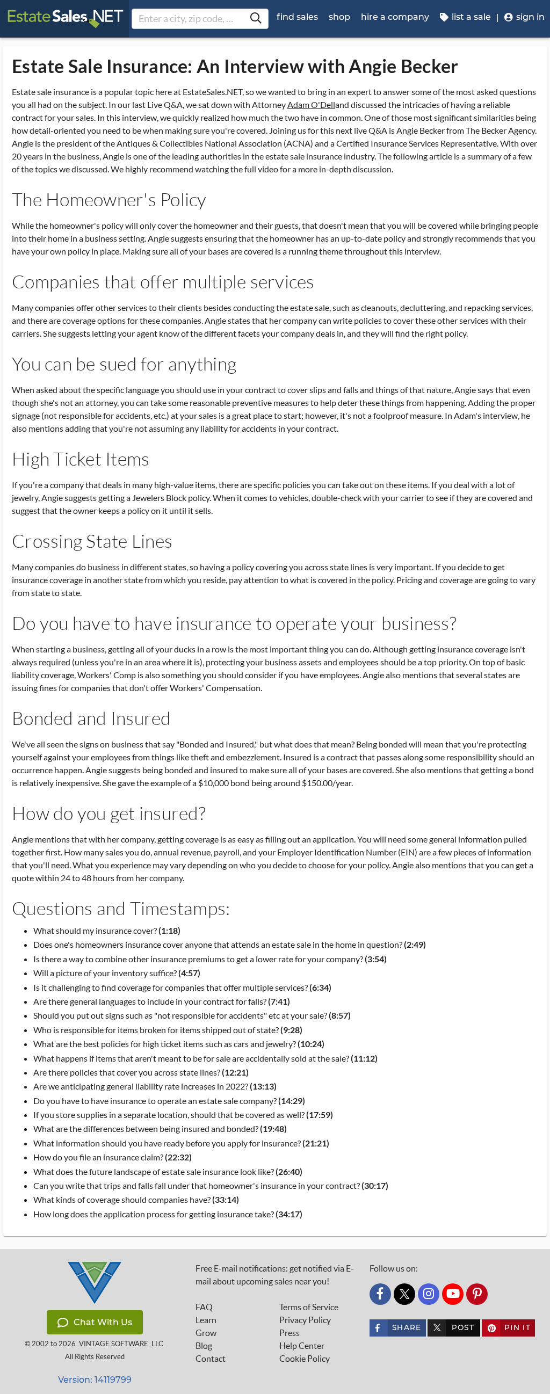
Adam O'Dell (311, 104)
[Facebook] (380, 1294)
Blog (204, 1346)
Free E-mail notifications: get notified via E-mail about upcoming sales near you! (275, 1275)
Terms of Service (308, 1307)
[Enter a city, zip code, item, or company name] (256, 19)
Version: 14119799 (95, 1380)
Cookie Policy (304, 1358)
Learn (206, 1320)
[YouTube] (453, 1294)
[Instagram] (428, 1294)
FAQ (204, 1307)
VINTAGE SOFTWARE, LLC (121, 1344)
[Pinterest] (477, 1294)
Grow (206, 1333)
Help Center (301, 1346)
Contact (211, 1358)
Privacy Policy (305, 1320)
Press (289, 1333)
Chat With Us (103, 1322)
